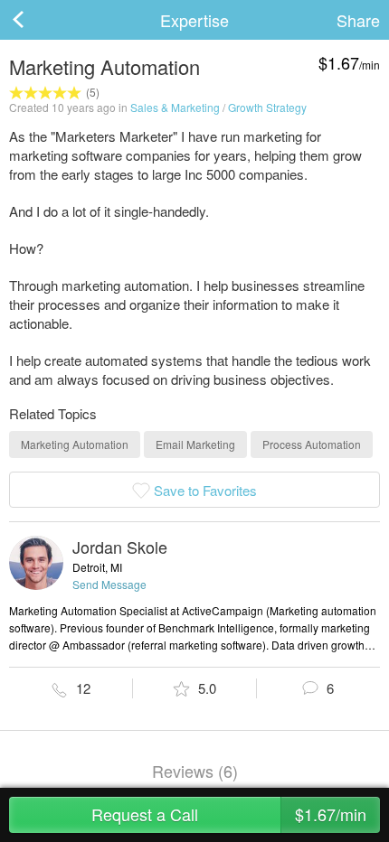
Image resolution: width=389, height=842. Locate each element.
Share (358, 20)
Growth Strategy (267, 107)
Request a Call (228, 814)
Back (36, 20)
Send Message (109, 584)
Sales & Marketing (175, 107)
